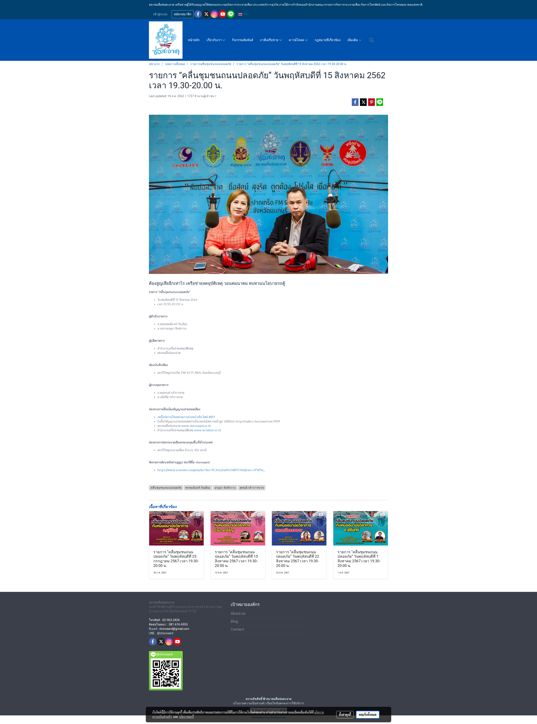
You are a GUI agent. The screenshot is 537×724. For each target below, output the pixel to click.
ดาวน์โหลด (297, 40)
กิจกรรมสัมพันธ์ (242, 40)
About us (238, 613)
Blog (234, 621)
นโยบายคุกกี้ (186, 717)
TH (244, 14)
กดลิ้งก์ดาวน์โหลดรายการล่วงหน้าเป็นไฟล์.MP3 (186, 417)
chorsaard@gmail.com (174, 628)
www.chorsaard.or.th (196, 425)
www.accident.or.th (207, 430)
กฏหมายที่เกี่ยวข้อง (327, 40)
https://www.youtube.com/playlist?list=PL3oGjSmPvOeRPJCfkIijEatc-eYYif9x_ (211, 470)
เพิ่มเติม (353, 40)
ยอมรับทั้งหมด (368, 714)
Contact (237, 629)
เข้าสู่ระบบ (160, 14)
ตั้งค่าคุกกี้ (345, 714)
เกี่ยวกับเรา (214, 40)
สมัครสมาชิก (182, 14)
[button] (371, 40)
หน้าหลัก (194, 40)
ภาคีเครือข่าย (269, 40)
